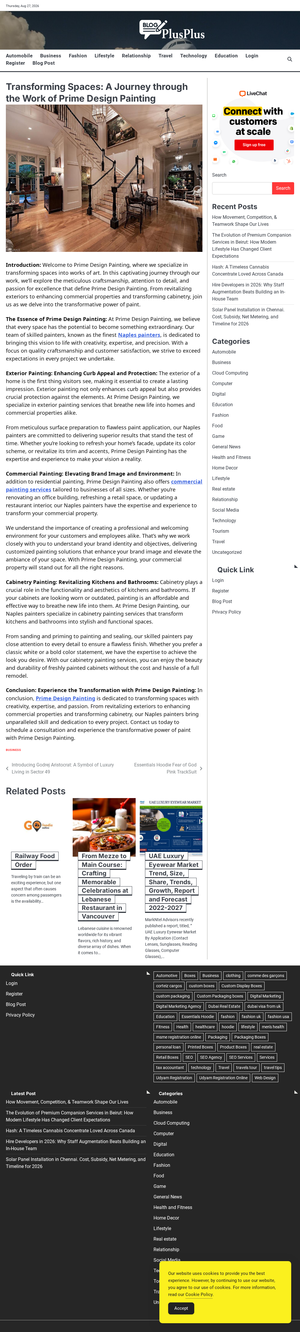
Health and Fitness (231, 457)
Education (226, 56)
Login (252, 56)
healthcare (205, 1026)
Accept (181, 1308)
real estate (263, 1047)
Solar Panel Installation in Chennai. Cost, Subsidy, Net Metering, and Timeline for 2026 (248, 317)
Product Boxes (233, 1047)
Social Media (225, 510)
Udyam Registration (174, 1077)
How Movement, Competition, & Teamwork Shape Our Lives (67, 1102)
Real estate (223, 489)
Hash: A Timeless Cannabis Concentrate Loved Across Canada (70, 1130)
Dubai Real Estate (224, 1006)
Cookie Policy (199, 1294)
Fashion (78, 56)
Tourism (220, 531)
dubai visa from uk (264, 1006)
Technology (193, 56)
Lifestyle (104, 56)
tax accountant (170, 1067)
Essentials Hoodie (198, 1016)
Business (50, 56)
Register (15, 63)
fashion (228, 1016)
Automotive (166, 975)
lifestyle (248, 1026)
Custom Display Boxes (241, 985)
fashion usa (278, 1016)
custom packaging (173, 996)
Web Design (265, 1077)
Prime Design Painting (65, 698)
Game (218, 436)
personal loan (168, 1047)
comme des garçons (266, 975)
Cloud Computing (230, 373)
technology (201, 1067)
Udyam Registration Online (223, 1077)
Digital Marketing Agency (178, 1006)
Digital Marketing (265, 996)
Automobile (19, 56)
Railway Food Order (35, 860)
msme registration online (178, 1037)
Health (182, 1026)
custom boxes (201, 985)
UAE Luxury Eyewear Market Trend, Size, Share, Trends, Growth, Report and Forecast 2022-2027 (174, 881)
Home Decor (225, 468)
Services (267, 1057)
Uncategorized (227, 552)
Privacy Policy (226, 612)
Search (219, 175)
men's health (273, 1026)
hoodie (228, 1026)
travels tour (246, 1067)
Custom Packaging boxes (220, 996)
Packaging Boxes (250, 1037)
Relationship (136, 56)
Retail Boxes (167, 1057)
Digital (219, 394)
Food (217, 425)
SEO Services (241, 1057)
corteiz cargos (169, 985)
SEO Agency (211, 1057)
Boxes (189, 975)
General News (226, 447)
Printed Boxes (200, 1047)
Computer (222, 383)
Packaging (217, 1037)
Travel (165, 56)
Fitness (162, 1026)
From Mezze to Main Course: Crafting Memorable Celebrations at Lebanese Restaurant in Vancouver (105, 886)
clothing (233, 975)
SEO (189, 1057)
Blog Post (44, 63)
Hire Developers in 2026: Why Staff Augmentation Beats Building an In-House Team (248, 292)
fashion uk (251, 1016)
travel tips (273, 1067)
